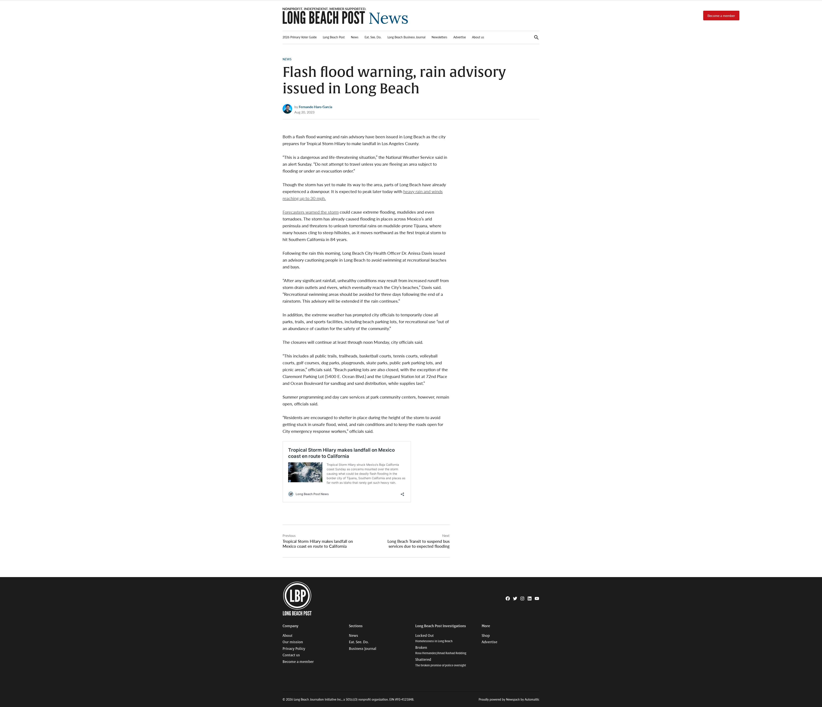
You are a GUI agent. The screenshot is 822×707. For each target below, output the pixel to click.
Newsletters (439, 37)
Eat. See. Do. (373, 37)
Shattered (440, 662)
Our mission (293, 642)
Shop (486, 636)
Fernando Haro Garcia (315, 106)
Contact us (291, 655)
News (354, 37)
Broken (440, 650)
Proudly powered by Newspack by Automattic (509, 699)
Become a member (721, 15)
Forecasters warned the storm (311, 212)
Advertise (459, 37)
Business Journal (362, 649)
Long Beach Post (334, 37)
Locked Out (434, 638)
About (287, 636)
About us (478, 37)
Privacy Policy (294, 649)
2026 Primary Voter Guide (300, 37)
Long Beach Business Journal (406, 37)
